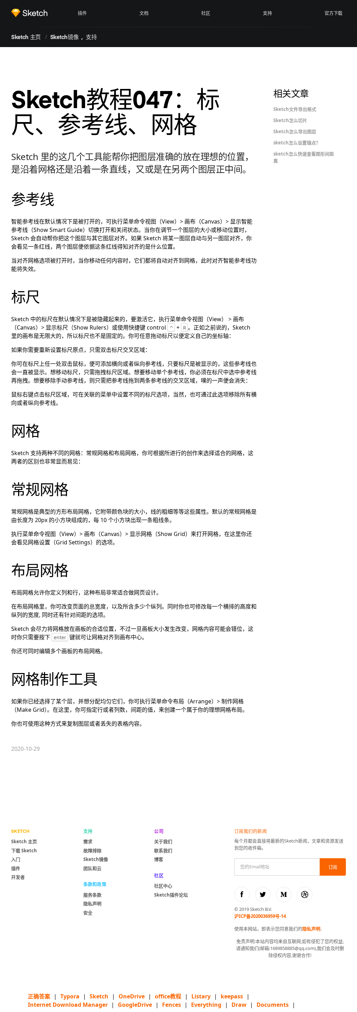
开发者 (18, 877)
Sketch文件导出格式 (294, 109)
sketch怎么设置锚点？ (296, 142)
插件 (82, 13)
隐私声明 (92, 903)
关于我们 (163, 841)
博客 (158, 859)
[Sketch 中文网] (42, 13)
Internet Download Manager (68, 1005)
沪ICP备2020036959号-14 (260, 916)
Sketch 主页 (26, 37)
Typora (69, 996)
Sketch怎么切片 (290, 120)
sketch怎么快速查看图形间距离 (303, 157)
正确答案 (39, 996)
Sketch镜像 (64, 37)
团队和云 (92, 868)
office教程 (168, 996)
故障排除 (92, 850)
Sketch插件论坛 (171, 895)
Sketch (99, 996)
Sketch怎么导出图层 (294, 131)
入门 (15, 859)
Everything (206, 1005)
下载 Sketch (24, 850)
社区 (205, 13)
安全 (87, 912)
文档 (143, 13)
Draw (238, 1005)
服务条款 (92, 895)
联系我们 (163, 850)
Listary (201, 996)
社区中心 (163, 886)
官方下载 (333, 13)
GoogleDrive (135, 1005)
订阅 (332, 867)
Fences (171, 1005)
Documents (273, 1005)
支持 (267, 13)
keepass (232, 996)
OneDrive (132, 996)
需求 (87, 841)
